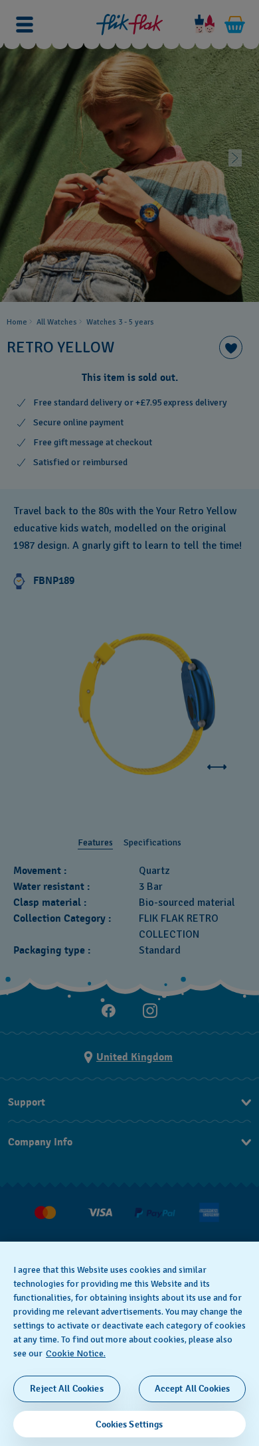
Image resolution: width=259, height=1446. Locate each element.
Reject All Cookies (67, 1388)
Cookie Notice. (76, 1353)
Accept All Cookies (192, 1388)
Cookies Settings (129, 1424)
